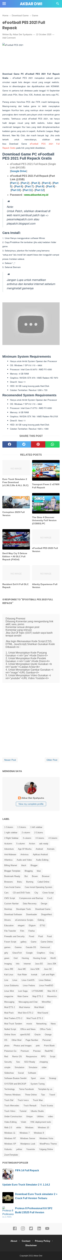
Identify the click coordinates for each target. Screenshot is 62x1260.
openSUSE (25, 1034)
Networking (41, 1023)
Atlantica (8, 860)
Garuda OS (31, 947)
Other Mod (16, 1040)
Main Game (22, 996)
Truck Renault (30, 1105)
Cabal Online (43, 882)
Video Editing (10, 1122)
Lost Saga (23, 991)
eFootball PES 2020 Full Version (45, 550)
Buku (19, 882)
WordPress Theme (48, 1144)
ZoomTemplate (11, 1155)
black (23, 865)
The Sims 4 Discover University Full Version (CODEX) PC (44, 520)
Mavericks (52, 996)
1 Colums (21, 827)
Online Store (10, 1034)
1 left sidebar (36, 827)
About (13, 1241)
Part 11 (28, 190)
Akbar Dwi (31, 4)
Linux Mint (9, 991)
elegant (21, 925)
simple (7, 1067)
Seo (18, 1062)
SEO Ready (29, 1062)
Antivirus (25, 854)
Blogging (29, 871)
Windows (29, 1127)
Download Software (13, 914)
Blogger (34, 865)
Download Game (42, 909)
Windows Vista (46, 1138)
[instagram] (23, 1229)
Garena (18, 947)
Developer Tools (23, 909)
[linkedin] (39, 1229)
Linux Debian (45, 980)
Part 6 (18, 186)
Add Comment (9, 38)
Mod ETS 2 (9, 1007)
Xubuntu (8, 1149)
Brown (35, 876)
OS (5, 1040)
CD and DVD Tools (21, 893)
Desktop (8, 909)
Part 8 (39, 186)
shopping (43, 1062)
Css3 (49, 898)
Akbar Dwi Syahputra (22, 34)
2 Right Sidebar (11, 838)
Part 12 (39, 190)
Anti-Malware (10, 854)
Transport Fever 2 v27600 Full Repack (45, 486)
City (36, 893)
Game (33, 942)
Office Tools (45, 1029)
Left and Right (48, 974)
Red (6, 1056)
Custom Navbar (11, 903)
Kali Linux (8, 974)
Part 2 (24, 183)
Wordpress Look (27, 1144)
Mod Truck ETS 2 (35, 1018)
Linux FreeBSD (46, 985)
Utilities (40, 1116)
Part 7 (29, 186)
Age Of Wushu (24, 849)
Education (9, 925)
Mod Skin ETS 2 (25, 1013)
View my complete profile (31, 804)
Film (22, 931)
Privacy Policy (42, 1241)
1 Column (8, 827)
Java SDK (35, 969)
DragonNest (46, 914)
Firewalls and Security (14, 936)
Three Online (31, 1095)
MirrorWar (46, 1002)
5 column (20, 843)
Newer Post (10, 760)
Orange (48, 1034)
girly (6, 953)
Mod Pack (9, 1013)
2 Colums (38, 832)
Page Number (32, 1040)
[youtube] (47, 1229)
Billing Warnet (10, 865)
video (50, 1116)
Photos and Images (23, 1045)
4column (8, 843)
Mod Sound (43, 1013)
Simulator (33, 1067)
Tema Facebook (26, 1089)
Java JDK (51, 964)
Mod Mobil (39, 1007)
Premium (25, 1051)
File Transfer (10, 931)
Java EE (39, 964)
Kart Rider (22, 974)
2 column (26, 832)
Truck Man (38, 1100)
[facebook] (9, 444)
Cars (6, 893)
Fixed (31, 936)
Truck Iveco (23, 1100)
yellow (19, 1149)
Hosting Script (39, 958)
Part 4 (46, 183)
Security (8, 1062)
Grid (15, 958)
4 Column (52, 838)
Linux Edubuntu (11, 985)
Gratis (13, 147)
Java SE (48, 969)
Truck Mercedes (11, 1105)
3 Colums (39, 838)
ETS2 (42, 925)
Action (32, 843)
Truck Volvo (9, 1111)
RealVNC (49, 1051)
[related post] (16, 467)
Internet (27, 964)
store (42, 1078)
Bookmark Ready (12, 876)
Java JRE (8, 969)
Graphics (41, 953)
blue (39, 871)
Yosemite (30, 1149)
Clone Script (48, 893)
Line (6, 980)
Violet (23, 1122)
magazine (8, 996)
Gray (51, 953)
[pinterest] (38, 444)
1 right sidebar (10, 832)
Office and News (28, 1029)
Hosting (25, 958)
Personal (46, 1040)
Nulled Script (10, 1029)
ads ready (43, 843)
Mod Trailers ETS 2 (13, 1018)
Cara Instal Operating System (38, 887)
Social (21, 1073)
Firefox (31, 931)
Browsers (8, 882)
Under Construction (13, 1116)
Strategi (52, 1078)
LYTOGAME (37, 991)
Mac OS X (52, 991)
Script (52, 1056)
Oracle (37, 1034)
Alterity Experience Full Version (44, 586)
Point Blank (49, 1045)
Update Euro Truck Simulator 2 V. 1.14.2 (26, 1184)
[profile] (31, 794)
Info (17, 964)
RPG (43, 1056)
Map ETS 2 (37, 996)
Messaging (9, 1002)
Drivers (7, 920)
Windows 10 (43, 1127)
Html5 (53, 958)
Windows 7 (25, 1133)
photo (6, 1045)
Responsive (31, 1056)
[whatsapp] (52, 444)
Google (29, 953)
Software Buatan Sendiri (15, 1078)
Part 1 (14, 183)
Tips (43, 1095)
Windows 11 (9, 1133)
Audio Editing (42, 860)
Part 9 (50, 186)
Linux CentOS (28, 980)
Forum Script (10, 942)
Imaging (8, 964)
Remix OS (17, 1056)
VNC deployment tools (40, 1122)
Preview (37, 1051)
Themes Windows (12, 1095)
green (6, 958)
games (7, 947)
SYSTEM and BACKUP (15, 1084)
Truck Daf (8, 1100)
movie (29, 1023)
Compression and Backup (31, 898)
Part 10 (15, 190)
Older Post (52, 760)
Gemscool (45, 947)
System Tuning (38, 1084)
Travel (52, 1095)
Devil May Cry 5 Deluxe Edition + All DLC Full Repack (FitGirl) (14, 556)
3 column (27, 838)
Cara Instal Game (12, 887)
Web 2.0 (8, 1127)
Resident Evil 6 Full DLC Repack (15, 586)
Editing (41, 920)
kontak (34, 974)
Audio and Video (24, 860)
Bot (26, 876)
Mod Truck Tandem (13, 1023)
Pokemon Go (10, 1051)
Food (49, 936)
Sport (33, 1078)
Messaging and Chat (28, 1002)
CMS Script (9, 898)
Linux (14, 980)
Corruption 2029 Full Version (13, 514)
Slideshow (9, 1073)
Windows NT (10, 1138)
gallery (24, 942)
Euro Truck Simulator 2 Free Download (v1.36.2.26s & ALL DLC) (15, 482)
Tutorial (23, 1111)
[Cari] (58, 4)
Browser (45, 876)
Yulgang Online (46, 1149)
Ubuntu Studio (37, 1111)
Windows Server (27, 1138)
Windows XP (10, 1144)
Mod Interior (24, 1007)
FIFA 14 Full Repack (27, 1170)
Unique (29, 1116)
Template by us (45, 1089)
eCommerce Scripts (24, 920)
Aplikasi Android (40, 854)
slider (44, 1067)
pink (38, 1045)
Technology (9, 1089)
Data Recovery (30, 903)
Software (32, 1073)
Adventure (9, 849)
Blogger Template (12, 871)
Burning (29, 882)
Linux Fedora (29, 985)
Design (44, 903)
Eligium (32, 925)
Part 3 (35, 183)
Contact (26, 1241)
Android (39, 849)
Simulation (19, 1067)
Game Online (47, 942)
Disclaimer (31, 1245)
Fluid (40, 936)
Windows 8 (39, 1133)
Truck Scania (47, 1105)
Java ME (22, 969)
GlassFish (17, 953)
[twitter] (24, 444)
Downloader (31, 914)
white (18, 1127)
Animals (51, 849)
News (53, 1023)
